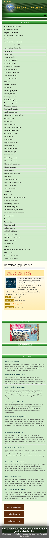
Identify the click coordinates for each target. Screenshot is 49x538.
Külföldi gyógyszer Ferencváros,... (15, 432)
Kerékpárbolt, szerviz (11, 149)
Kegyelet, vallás (9, 146)
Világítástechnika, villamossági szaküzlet (17, 249)
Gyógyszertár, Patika (10, 124)
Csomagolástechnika (10, 75)
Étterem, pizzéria (9, 94)
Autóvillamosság (9, 57)
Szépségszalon (9, 216)
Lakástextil (7, 176)
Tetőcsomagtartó (9, 228)
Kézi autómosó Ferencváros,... (14, 447)
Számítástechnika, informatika (13, 210)
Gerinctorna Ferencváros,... (14, 476)
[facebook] (4, 1)
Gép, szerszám (9, 118)
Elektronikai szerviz (10, 84)
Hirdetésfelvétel (14, 507)
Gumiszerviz (8, 121)
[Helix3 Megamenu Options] (44, 15)
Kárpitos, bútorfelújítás (11, 142)
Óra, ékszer (8, 191)
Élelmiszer (7, 88)
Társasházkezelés (9, 225)
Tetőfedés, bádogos (10, 231)
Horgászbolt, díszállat (11, 133)
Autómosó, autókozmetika (12, 48)
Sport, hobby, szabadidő (11, 204)
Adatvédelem (14, 521)
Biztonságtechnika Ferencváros (15, 374)
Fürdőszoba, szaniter (10, 112)
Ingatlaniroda (8, 136)
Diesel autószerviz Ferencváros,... (16, 462)
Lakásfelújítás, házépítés (12, 173)
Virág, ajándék (8, 252)
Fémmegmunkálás (10, 97)
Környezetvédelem (10, 167)
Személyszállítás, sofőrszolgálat (14, 213)
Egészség (7, 81)
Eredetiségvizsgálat (10, 91)
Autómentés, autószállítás (12, 45)
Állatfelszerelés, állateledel (12, 26)
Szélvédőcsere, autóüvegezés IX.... (16, 416)
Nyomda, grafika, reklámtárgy (13, 182)
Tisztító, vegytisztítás (10, 234)
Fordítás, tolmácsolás (11, 109)
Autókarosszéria (9, 39)
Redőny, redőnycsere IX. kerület (15, 387)
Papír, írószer (8, 194)
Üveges (6, 246)
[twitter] (7, 1)
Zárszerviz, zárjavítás (11, 258)
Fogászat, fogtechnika (11, 103)
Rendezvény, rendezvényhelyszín (14, 197)
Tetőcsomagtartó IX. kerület (14, 402)
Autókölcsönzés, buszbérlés (13, 42)
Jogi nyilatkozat (14, 514)
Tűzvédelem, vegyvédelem (12, 237)
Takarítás (7, 219)
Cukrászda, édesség (10, 78)
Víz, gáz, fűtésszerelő (11, 255)
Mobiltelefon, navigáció (11, 179)
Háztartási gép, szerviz (11, 130)
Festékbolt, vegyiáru (10, 100)
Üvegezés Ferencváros (12, 361)
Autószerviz (8, 51)
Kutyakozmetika (9, 170)
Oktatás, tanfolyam (10, 185)
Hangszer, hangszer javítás (12, 127)
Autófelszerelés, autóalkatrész (13, 36)
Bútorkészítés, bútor (10, 69)
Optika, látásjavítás (10, 188)
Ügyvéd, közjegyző (10, 240)
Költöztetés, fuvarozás (11, 158)
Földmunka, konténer (11, 106)
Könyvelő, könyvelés (10, 161)
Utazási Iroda (8, 243)
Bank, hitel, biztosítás (11, 60)
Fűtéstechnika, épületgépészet (13, 115)
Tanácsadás (8, 222)
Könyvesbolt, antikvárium (12, 164)
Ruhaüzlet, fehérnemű (11, 200)
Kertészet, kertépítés (10, 152)
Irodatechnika (8, 139)
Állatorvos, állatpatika (11, 30)
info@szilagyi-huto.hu (17, 304)
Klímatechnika (8, 155)
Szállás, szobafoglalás (11, 207)
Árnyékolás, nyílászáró (11, 33)
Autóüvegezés (8, 54)
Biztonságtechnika (10, 63)
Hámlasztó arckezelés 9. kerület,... (16, 489)
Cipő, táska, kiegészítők (11, 72)
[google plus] (10, 1)
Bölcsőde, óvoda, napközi (12, 66)
